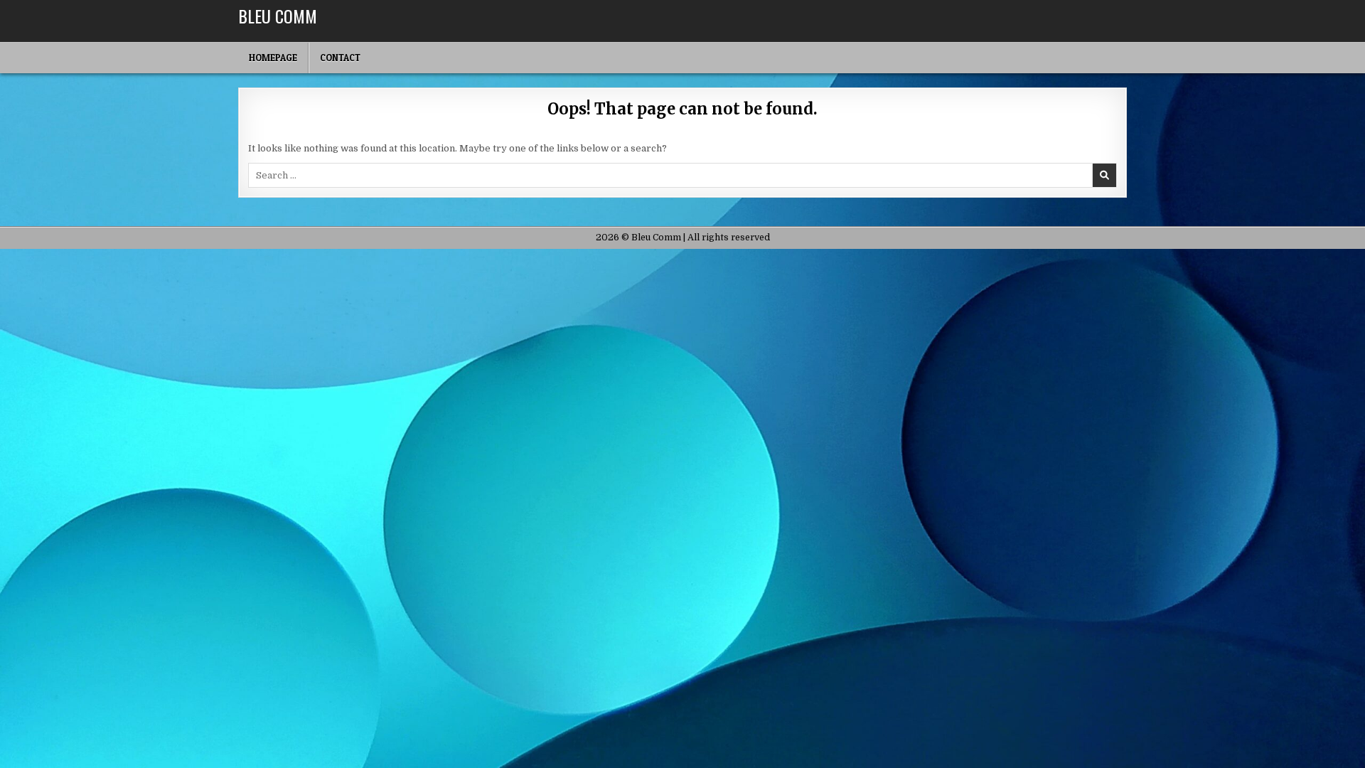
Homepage (273, 57)
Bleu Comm (277, 15)
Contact (340, 57)
